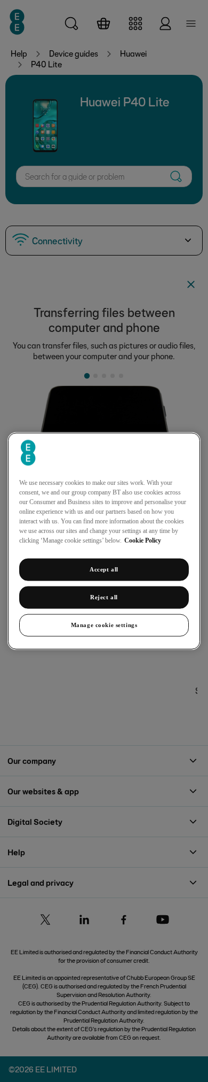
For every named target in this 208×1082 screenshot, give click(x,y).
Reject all (104, 597)
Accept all (104, 569)
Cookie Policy (142, 540)
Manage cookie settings (104, 624)
